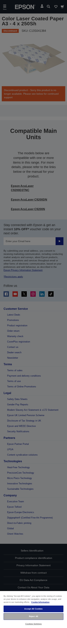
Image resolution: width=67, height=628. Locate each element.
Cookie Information (40, 602)
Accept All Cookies (33, 609)
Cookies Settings (33, 624)
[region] (33, 609)
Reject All (33, 616)
